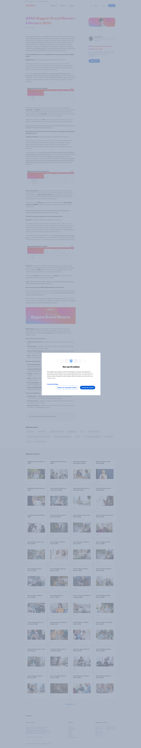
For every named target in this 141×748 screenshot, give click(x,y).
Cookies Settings (52, 384)
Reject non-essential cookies (67, 387)
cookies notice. (51, 378)
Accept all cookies (88, 387)
